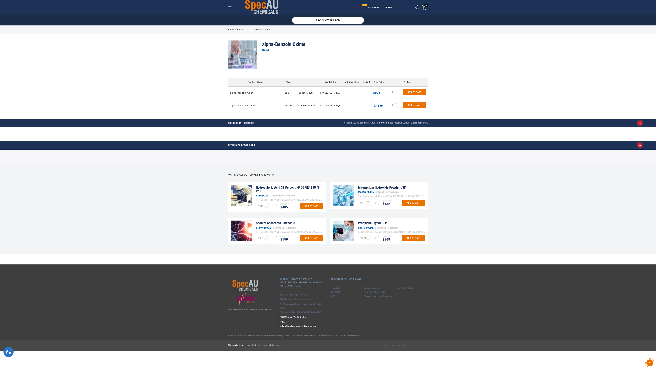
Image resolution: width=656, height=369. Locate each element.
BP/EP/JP (335, 292)
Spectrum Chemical (284, 195)
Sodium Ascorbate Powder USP (277, 223)
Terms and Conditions (402, 345)
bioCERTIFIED (405, 288)
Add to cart (415, 92)
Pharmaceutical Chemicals (379, 296)
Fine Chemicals (372, 288)
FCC (333, 296)
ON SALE (358, 7)
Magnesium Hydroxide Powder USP (382, 187)
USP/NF (335, 288)
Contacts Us (421, 345)
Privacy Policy (381, 345)
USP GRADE (373, 7)
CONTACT (389, 7)
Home (231, 29)
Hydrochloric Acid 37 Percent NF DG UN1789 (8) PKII (288, 189)
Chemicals (242, 29)
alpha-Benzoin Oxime (242, 92)
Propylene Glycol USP (372, 223)
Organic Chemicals (374, 292)
